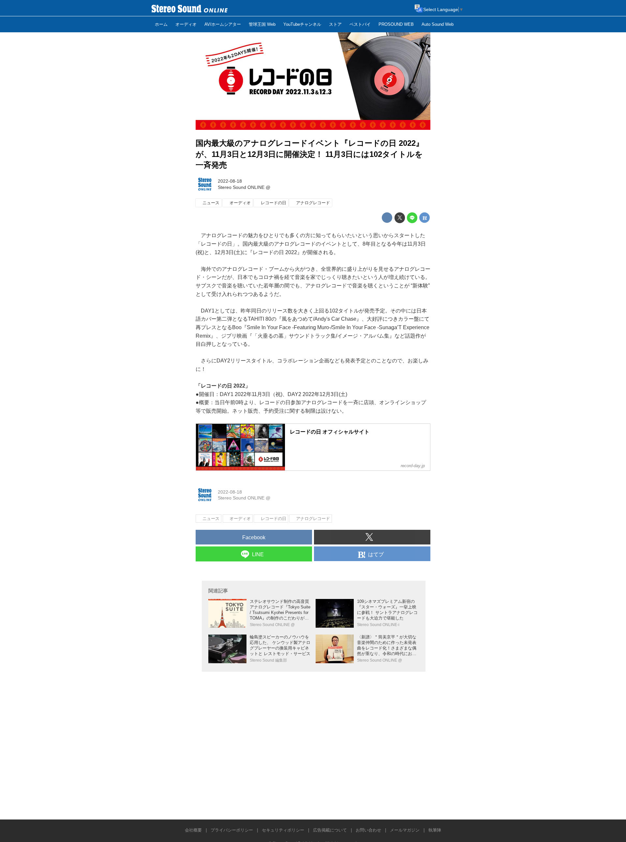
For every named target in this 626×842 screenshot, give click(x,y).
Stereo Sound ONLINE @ (244, 187)
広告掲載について (330, 830)
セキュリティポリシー (283, 830)
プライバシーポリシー (232, 830)
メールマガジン (405, 830)
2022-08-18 (230, 181)
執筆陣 (434, 830)
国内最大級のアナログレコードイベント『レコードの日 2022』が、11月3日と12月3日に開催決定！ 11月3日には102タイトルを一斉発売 (310, 154)
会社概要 (193, 830)
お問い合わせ (368, 830)
